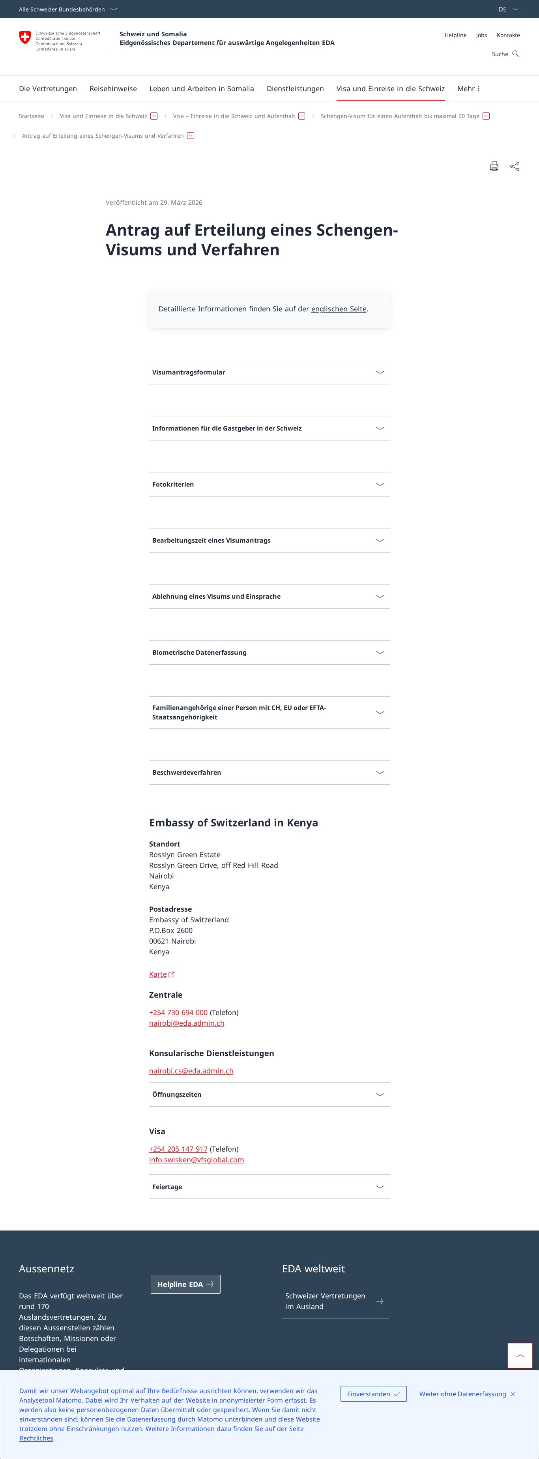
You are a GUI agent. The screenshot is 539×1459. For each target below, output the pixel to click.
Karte (158, 974)
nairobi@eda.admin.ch (187, 1023)
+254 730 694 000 (178, 1012)
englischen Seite (339, 308)
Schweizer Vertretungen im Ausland (325, 1301)
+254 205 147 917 (178, 1149)
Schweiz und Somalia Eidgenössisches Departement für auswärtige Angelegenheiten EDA (227, 38)
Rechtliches (36, 1438)
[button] (113, 88)
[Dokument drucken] (494, 165)
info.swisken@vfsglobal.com (196, 1159)
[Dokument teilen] (514, 166)
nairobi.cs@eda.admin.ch (191, 1070)
